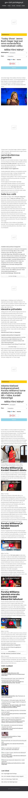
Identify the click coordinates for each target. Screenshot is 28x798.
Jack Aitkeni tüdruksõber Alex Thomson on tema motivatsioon (13, 696)
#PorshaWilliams (12, 651)
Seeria (19, 59)
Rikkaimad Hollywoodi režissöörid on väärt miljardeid (13, 763)
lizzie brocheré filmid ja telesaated (10, 332)
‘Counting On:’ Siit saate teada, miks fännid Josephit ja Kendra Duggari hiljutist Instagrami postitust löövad (13, 706)
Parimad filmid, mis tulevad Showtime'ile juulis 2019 (12, 744)
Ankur (9, 5)
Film (13, 59)
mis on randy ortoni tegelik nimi (9, 168)
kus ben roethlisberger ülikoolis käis (10, 273)
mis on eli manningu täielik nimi (9, 779)
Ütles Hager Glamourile (16, 187)
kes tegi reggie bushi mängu (9, 773)
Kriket (23, 5)
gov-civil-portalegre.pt (14, 2)
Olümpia (18, 5)
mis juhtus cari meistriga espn (9, 782)
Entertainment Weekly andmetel (9, 163)
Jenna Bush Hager (12, 346)
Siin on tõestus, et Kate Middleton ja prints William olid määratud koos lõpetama (13, 721)
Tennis (13, 5)
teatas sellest (14, 555)
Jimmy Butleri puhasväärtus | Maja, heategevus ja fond (11, 737)
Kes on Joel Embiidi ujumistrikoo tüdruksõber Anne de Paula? (13, 714)
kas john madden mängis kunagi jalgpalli (12, 776)
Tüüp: (9, 59)
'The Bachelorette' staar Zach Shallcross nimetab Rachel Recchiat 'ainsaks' (12, 682)
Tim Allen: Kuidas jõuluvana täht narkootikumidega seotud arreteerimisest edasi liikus (13, 674)
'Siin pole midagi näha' (20, 196)
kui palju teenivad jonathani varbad (10, 653)
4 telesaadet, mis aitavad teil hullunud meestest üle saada (12, 729)
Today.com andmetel (15, 198)
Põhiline (4, 5)
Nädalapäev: (5, 52)
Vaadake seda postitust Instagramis (10, 247)
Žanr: (2, 56)
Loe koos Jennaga (12, 276)
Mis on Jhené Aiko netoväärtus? (10, 749)
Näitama (14, 67)
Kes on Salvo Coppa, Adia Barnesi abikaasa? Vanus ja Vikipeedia (13, 756)
